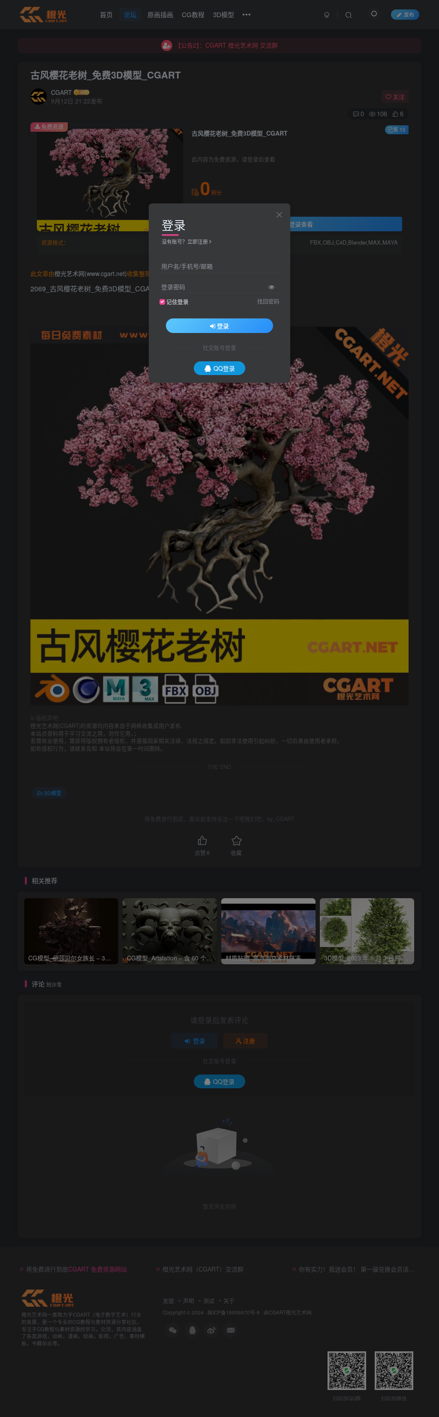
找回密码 (268, 301)
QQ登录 (224, 368)
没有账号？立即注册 (185, 241)
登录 (223, 325)
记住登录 (177, 302)
